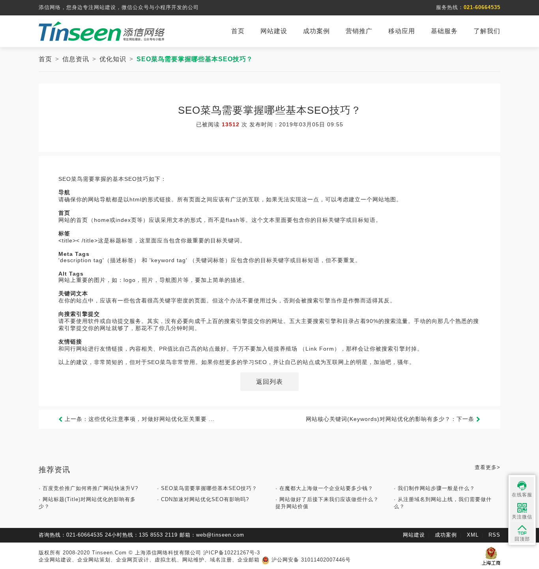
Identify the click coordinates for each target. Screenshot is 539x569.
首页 (238, 31)
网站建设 (273, 31)
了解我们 (486, 31)
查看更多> (487, 467)
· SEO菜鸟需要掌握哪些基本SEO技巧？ (207, 488)
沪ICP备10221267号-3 (231, 553)
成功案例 (316, 31)
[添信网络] (102, 31)
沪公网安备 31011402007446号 (310, 560)
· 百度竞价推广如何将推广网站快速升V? (88, 488)
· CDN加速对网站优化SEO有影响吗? (203, 499)
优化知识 (112, 59)
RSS (494, 535)
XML (473, 535)
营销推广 (359, 31)
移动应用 (401, 31)
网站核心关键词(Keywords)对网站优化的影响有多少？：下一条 (391, 419)
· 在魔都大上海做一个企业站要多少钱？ (324, 488)
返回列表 (269, 381)
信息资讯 (75, 59)
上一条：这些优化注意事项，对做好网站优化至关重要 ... (139, 419)
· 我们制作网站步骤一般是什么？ (434, 488)
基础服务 (444, 31)
